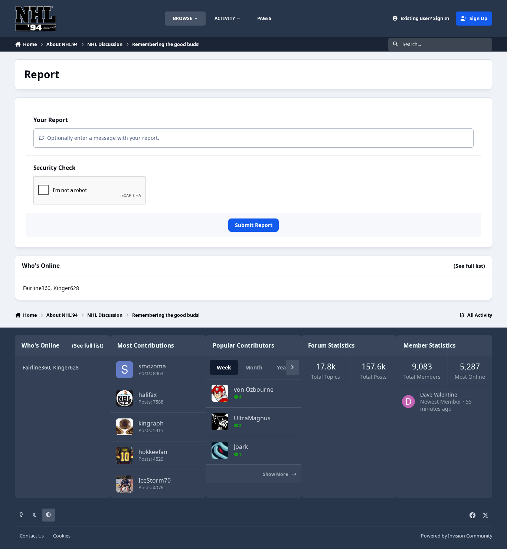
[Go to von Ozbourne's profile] (220, 393)
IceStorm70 (154, 480)
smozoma (152, 366)
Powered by (456, 536)
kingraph (151, 423)
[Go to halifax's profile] (124, 398)
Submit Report (253, 225)
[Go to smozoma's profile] (124, 369)
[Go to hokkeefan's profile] (124, 455)
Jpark (241, 447)
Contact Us (32, 536)
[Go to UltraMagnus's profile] (220, 421)
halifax (147, 395)
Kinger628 (66, 288)
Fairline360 (36, 288)
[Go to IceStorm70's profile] (124, 484)
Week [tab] (224, 367)
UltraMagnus (252, 418)
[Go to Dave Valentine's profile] (408, 401)
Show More (276, 474)
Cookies (62, 536)
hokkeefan (152, 452)
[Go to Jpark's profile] (220, 450)
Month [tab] (253, 367)
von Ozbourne (254, 389)
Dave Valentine (438, 394)
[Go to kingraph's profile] (124, 426)
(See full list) (469, 265)
